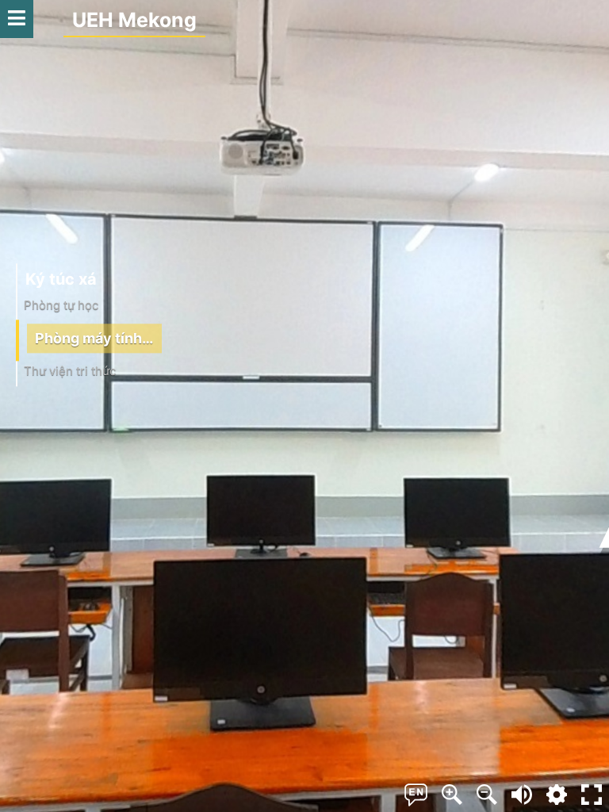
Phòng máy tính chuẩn (98, 339)
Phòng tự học (61, 304)
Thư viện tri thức (70, 371)
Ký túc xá (61, 279)
